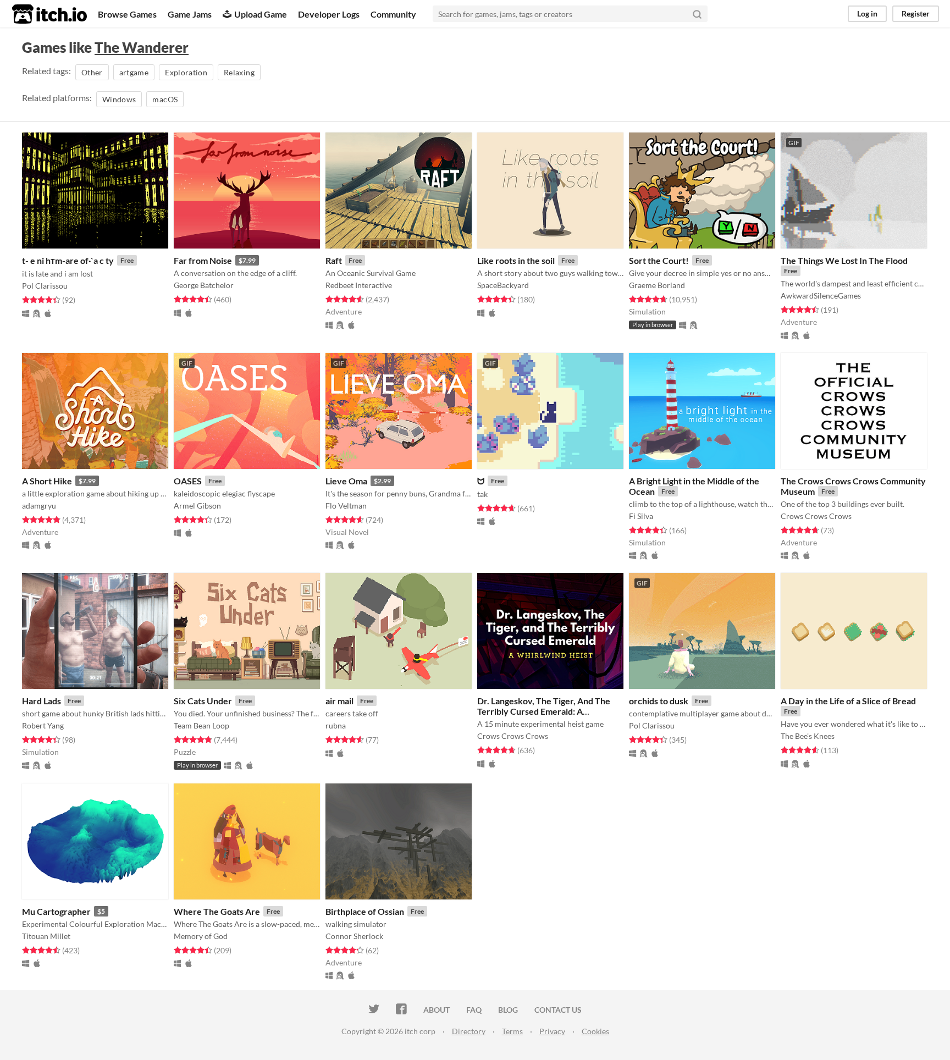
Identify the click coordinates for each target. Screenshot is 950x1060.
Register (916, 13)
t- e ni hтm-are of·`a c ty (68, 260)
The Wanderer (142, 47)
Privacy (552, 1031)
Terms (512, 1031)
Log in (867, 13)
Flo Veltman (346, 505)
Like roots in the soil (516, 260)
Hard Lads (41, 700)
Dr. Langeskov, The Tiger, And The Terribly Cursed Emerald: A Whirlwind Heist (543, 711)
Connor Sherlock (354, 936)
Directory (468, 1031)
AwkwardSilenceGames (821, 295)
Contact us (558, 1009)
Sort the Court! (659, 260)
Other (92, 72)
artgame (133, 72)
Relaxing (239, 72)
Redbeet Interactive (358, 285)
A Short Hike (47, 481)
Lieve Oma (346, 481)
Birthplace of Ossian (364, 911)
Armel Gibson (197, 505)
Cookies (595, 1031)
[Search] (697, 13)
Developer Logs (329, 14)
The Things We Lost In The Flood (844, 260)
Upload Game (260, 14)
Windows (119, 99)
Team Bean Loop (201, 725)
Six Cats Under (203, 700)
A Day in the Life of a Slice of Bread (848, 700)
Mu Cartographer (56, 911)
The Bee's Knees (808, 736)
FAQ (474, 1009)
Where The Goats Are (217, 911)
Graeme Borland (657, 285)
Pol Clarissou (45, 285)
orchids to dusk (658, 700)
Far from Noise (203, 260)
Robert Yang (43, 725)
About (436, 1009)
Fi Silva (641, 516)
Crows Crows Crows (816, 516)
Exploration (186, 72)
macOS (165, 99)
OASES (188, 481)
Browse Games (127, 14)
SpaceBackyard (503, 285)
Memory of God (201, 936)
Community (393, 14)
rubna (335, 725)
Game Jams (190, 14)
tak (482, 494)
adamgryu (39, 505)
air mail (339, 700)
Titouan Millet (46, 936)
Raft (333, 260)
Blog (508, 1009)
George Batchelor (204, 285)
